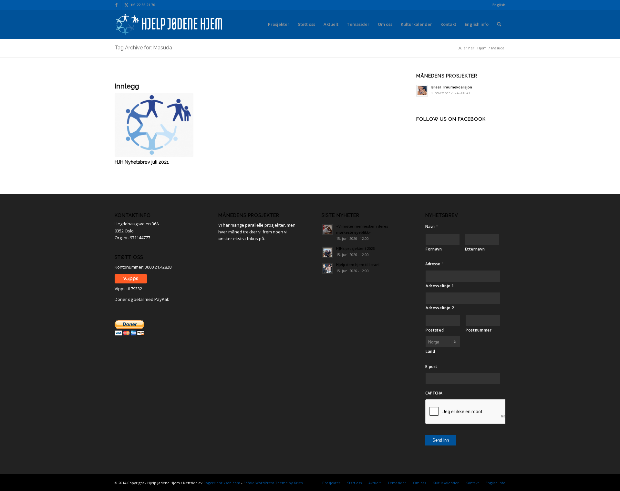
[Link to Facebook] (116, 5)
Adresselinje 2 (440, 308)
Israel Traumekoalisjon (451, 87)
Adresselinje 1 (440, 286)
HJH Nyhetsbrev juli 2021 (142, 162)
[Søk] (499, 24)
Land (430, 351)
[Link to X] (126, 5)
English (498, 4)
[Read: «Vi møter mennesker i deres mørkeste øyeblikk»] (327, 230)
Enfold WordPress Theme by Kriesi (273, 482)
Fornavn (434, 249)
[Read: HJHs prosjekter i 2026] (327, 252)
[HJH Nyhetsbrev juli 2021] (154, 125)
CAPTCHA (433, 393)
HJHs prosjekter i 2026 (355, 248)
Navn (431, 226)
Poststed (435, 330)
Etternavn (475, 249)
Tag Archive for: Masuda (143, 48)
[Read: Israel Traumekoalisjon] (422, 91)
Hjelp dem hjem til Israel (357, 264)
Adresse (434, 264)
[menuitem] (497, 4)
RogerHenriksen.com (221, 482)
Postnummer (479, 330)
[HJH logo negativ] (170, 24)
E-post (431, 366)
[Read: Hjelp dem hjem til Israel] (327, 268)
